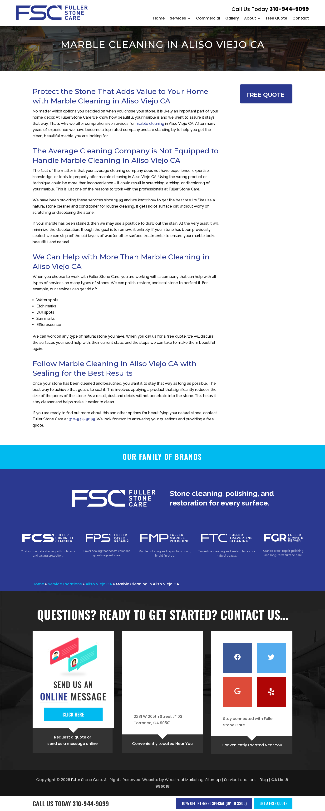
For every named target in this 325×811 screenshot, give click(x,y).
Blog (264, 779)
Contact (300, 18)
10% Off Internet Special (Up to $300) (214, 803)
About (250, 18)
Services (178, 18)
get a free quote (273, 803)
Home (159, 18)
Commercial (208, 18)
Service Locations (65, 584)
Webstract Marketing (184, 779)
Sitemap (213, 779)
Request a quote (70, 737)
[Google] (237, 692)
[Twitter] (271, 658)
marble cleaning (150, 123)
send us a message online (72, 743)
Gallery (232, 18)
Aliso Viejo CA (99, 584)
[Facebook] (237, 658)
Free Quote (276, 18)
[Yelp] (271, 692)
